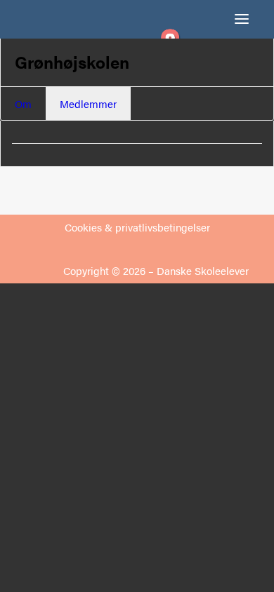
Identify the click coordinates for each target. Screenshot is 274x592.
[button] (241, 19)
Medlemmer (88, 103)
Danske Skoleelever (203, 270)
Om (23, 103)
